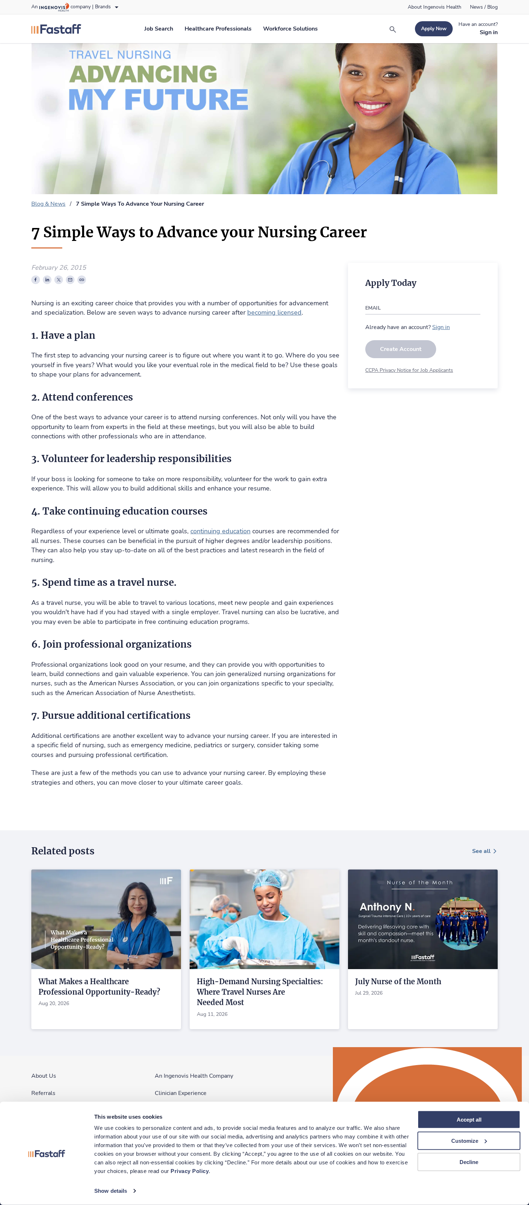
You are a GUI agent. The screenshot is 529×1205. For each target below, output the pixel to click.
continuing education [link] (220, 531)
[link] (434, 7)
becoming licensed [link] (274, 312)
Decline (469, 1162)
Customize (464, 1141)
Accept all (469, 1120)
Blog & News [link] (48, 204)
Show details (110, 1191)
